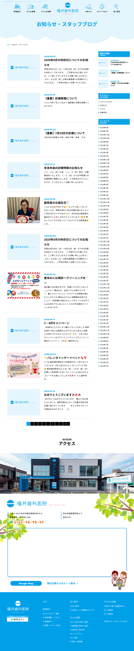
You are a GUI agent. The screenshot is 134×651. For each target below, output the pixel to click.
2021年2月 (104, 319)
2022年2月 (104, 277)
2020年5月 (104, 351)
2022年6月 (104, 262)
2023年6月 (104, 220)
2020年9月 (104, 337)
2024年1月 (104, 195)
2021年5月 (104, 309)
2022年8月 (104, 255)
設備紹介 (48, 621)
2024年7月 (104, 174)
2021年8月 (104, 298)
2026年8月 (104, 127)
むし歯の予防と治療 (80, 622)
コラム (102, 109)
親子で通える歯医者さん (115, 606)
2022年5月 (104, 266)
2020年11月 (104, 330)
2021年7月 (104, 302)
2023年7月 (104, 216)
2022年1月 (104, 280)
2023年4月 (104, 227)
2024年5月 (104, 181)
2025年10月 (104, 138)
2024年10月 (104, 166)
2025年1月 (104, 156)
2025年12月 (104, 134)
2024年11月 (104, 163)
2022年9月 (104, 252)
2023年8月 (104, 213)
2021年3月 (104, 316)
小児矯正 (109, 614)
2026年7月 (104, 131)
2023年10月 (104, 206)
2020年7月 (104, 344)
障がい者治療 (77, 641)
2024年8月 (104, 170)
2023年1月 (104, 238)
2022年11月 (104, 245)
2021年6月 (104, 305)
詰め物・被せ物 (78, 629)
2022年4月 (104, 270)
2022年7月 (104, 259)
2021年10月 (104, 291)
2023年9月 (104, 209)
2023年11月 (104, 202)
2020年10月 (104, 334)
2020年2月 (104, 362)
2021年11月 (104, 287)
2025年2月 (104, 152)
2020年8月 (104, 341)
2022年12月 (104, 241)
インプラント (77, 633)
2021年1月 (104, 323)
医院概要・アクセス (53, 617)
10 (52, 424)
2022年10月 (104, 248)
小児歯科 (109, 610)
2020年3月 (104, 359)
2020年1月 (104, 366)
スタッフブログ (106, 101)
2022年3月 (104, 273)
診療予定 (103, 112)
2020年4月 (104, 355)
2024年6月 (104, 177)
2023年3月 (104, 230)
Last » (66, 424)
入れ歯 (74, 637)
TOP (45, 601)
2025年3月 (104, 149)
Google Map (26, 583)
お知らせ (103, 105)
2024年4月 (104, 184)
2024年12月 (104, 159)
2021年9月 (104, 295)
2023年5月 (104, 223)
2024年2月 (104, 191)
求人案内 (75, 606)
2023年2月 (104, 234)
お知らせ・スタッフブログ (115, 621)
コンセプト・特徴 (52, 613)
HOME (8, 45)
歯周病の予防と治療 (80, 626)
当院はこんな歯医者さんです (83, 610)
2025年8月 (104, 141)
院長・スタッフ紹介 (53, 625)
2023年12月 (104, 198)
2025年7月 (104, 145)
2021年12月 (104, 284)
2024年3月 (104, 188)
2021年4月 (104, 312)
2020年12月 (104, 327)
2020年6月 (104, 348)
